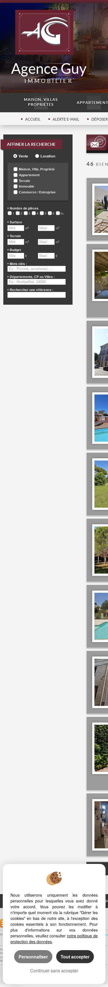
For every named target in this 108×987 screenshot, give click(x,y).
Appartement (29, 175)
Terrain (24, 181)
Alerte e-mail (66, 119)
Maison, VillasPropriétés (41, 102)
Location (47, 156)
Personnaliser (33, 956)
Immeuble (26, 186)
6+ (62, 213)
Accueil (32, 119)
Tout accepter (75, 956)
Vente (23, 156)
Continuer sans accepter (54, 970)
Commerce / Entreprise (37, 192)
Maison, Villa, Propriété (37, 169)
